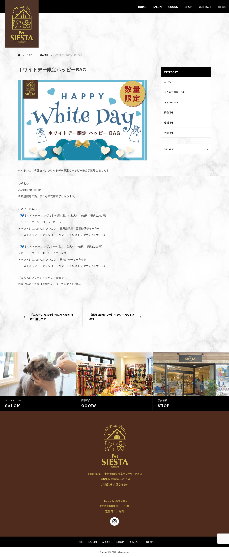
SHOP (188, 7)
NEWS (222, 7)
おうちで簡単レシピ (174, 92)
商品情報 (169, 112)
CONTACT (205, 7)
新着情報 (169, 132)
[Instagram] (114, 521)
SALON (157, 7)
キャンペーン (171, 102)
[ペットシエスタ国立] (22, 6)
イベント (169, 82)
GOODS (173, 7)
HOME (142, 7)
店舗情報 (169, 122)
